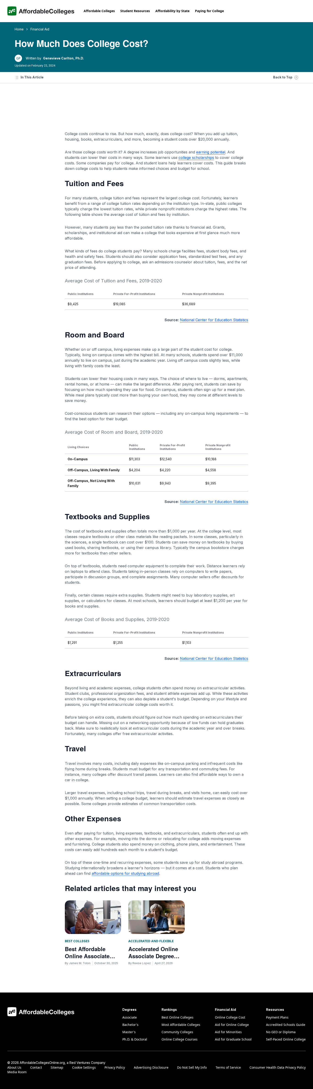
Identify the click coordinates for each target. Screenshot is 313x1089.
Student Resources (135, 11)
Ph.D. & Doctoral (134, 1039)
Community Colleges (177, 1032)
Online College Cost (230, 1017)
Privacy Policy (114, 1067)
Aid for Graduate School (233, 1039)
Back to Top (282, 77)
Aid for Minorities (228, 1032)
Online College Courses (180, 1039)
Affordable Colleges (99, 11)
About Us (14, 1067)
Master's (129, 1032)
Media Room (17, 1072)
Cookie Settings (84, 1067)
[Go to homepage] (40, 11)
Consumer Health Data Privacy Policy (278, 1067)
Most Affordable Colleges (181, 1024)
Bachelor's (130, 1024)
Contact (36, 1067)
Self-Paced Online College (286, 1039)
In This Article (32, 77)
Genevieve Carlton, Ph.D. (63, 58)
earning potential (210, 152)
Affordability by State (172, 11)
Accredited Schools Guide (285, 1024)
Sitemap (57, 1067)
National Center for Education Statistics (214, 320)
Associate (129, 1017)
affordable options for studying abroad (125, 873)
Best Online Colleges (177, 1017)
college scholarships (196, 157)
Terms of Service (228, 1067)
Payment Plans (277, 1017)
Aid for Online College (232, 1024)
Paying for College (209, 11)
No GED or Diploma (281, 1032)
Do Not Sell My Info (192, 1067)
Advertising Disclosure (151, 1067)
